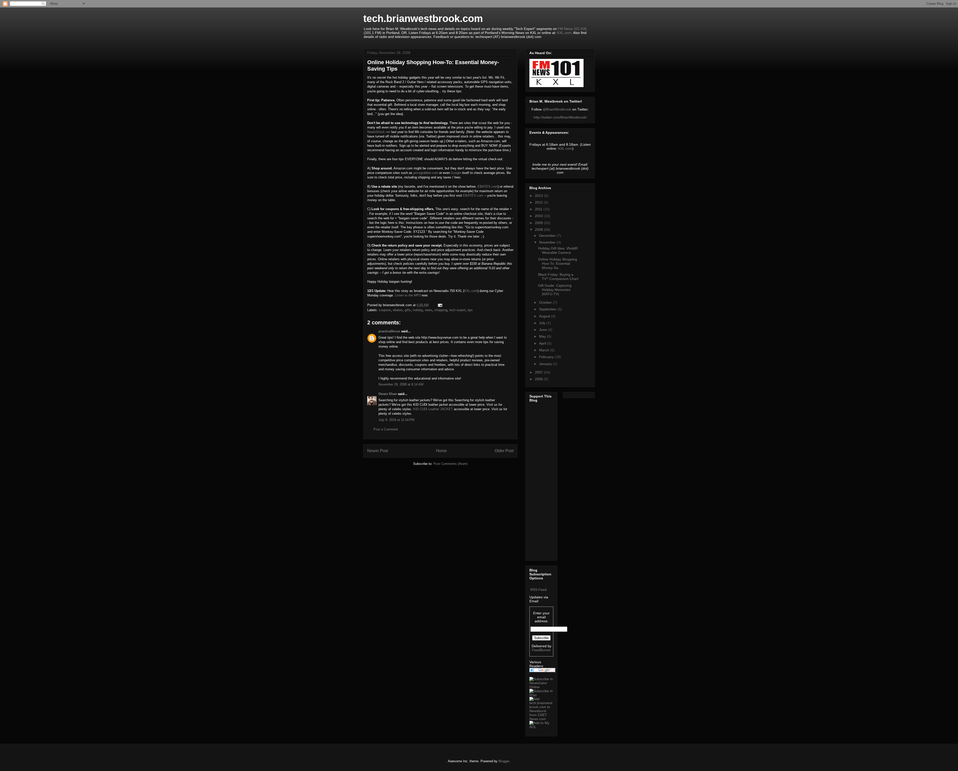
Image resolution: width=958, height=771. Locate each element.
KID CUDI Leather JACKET (433, 409)
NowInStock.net (378, 132)
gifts (408, 310)
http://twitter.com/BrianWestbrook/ (560, 117)
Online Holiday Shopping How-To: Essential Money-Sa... (557, 263)
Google (456, 173)
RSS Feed (538, 590)
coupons (385, 310)
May (543, 336)
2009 (539, 223)
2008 (539, 230)
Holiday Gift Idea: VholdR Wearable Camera (558, 250)
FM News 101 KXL (572, 29)
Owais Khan (387, 394)
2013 (539, 196)
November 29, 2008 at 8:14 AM (400, 384)
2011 (539, 209)
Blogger (503, 761)
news (428, 310)
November (548, 242)
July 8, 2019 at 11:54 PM (396, 420)
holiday (418, 310)
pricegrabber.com (425, 173)
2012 (539, 202)
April (543, 343)
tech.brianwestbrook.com (423, 18)
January (546, 364)
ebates (398, 310)
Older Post (504, 451)
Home (441, 451)
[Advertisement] (544, 481)
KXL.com (564, 33)
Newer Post (377, 451)
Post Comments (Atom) (450, 464)
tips (470, 310)
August (545, 316)
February (547, 357)
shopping (440, 310)
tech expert (457, 310)
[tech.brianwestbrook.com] (541, 687)
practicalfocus (389, 331)
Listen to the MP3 (408, 295)
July (542, 323)
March (544, 350)
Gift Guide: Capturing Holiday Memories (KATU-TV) (555, 289)
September (548, 309)
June (543, 330)
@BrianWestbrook (557, 109)
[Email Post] (439, 305)
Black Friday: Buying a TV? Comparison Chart (558, 276)
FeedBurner (541, 650)
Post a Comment (385, 429)
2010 (539, 216)
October (546, 302)
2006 (539, 379)
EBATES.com (488, 186)
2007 (539, 372)
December (548, 236)
